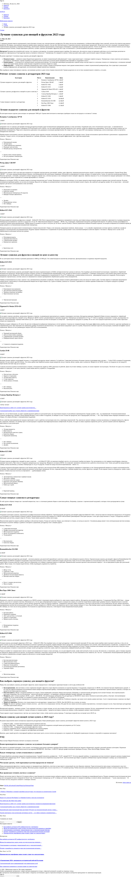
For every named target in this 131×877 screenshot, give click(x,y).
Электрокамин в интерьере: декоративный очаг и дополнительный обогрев (27, 830)
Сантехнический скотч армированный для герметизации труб (19, 863)
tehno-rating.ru (127, 782)
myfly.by (2, 11)
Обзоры (6, 7)
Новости (6, 5)
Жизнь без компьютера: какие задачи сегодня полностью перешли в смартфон (27, 828)
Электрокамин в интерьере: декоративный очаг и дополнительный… (21, 845)
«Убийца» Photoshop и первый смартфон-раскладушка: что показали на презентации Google (28, 791)
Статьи (2, 30)
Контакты (7, 8)
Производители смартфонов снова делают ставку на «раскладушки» (24, 833)
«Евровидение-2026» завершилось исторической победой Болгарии (21, 860)
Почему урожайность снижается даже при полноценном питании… (20, 848)
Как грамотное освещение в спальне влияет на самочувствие (18, 866)
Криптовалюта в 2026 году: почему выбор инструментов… (18, 407)
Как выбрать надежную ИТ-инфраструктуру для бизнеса (21, 827)
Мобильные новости (6, 21)
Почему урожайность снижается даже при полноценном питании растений (27, 831)
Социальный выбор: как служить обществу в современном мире (19, 410)
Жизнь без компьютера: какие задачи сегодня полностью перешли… (21, 842)
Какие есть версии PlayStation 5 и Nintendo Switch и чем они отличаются (22, 797)
